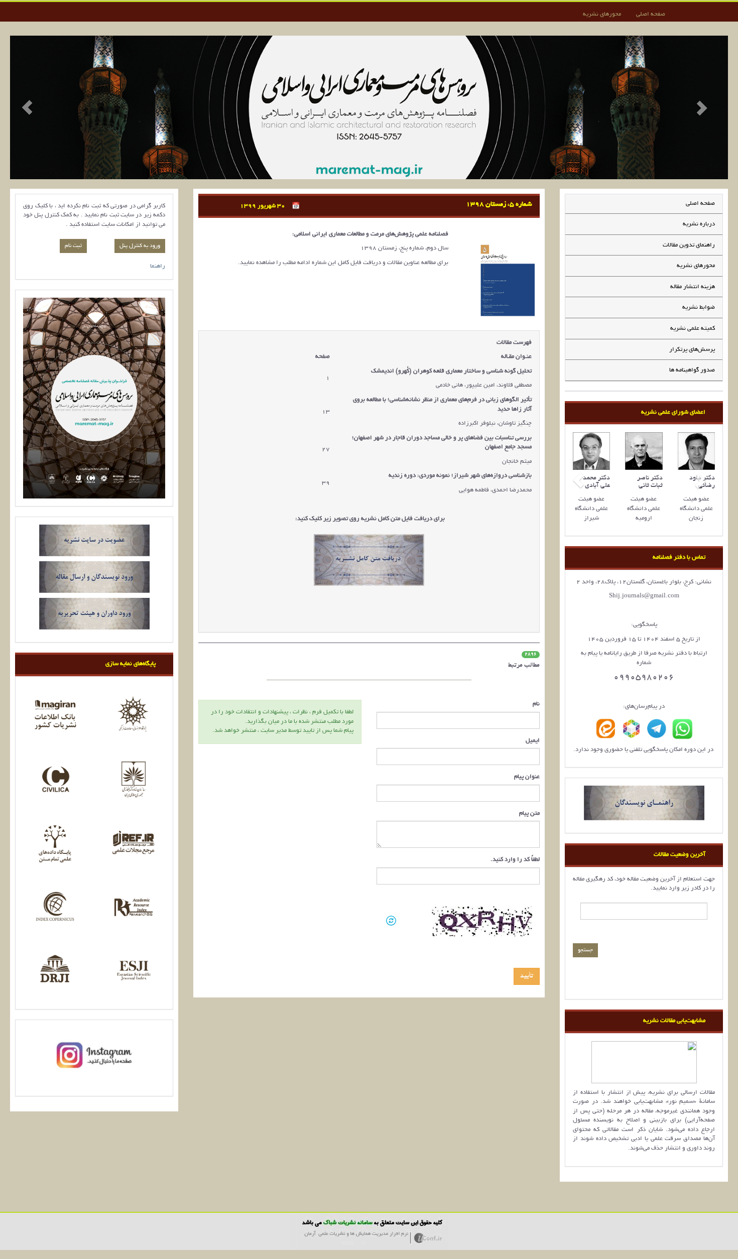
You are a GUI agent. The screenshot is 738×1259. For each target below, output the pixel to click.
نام (536, 704)
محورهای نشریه (602, 14)
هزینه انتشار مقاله (692, 287)
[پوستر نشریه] (94, 398)
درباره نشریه (699, 224)
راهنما (157, 266)
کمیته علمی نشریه (692, 328)
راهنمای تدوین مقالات (689, 245)
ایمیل (533, 740)
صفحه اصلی (650, 14)
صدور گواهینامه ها (692, 370)
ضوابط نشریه (698, 307)
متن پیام (529, 813)
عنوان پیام (527, 777)
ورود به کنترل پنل (139, 246)
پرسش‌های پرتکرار (692, 349)
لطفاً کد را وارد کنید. (515, 859)
